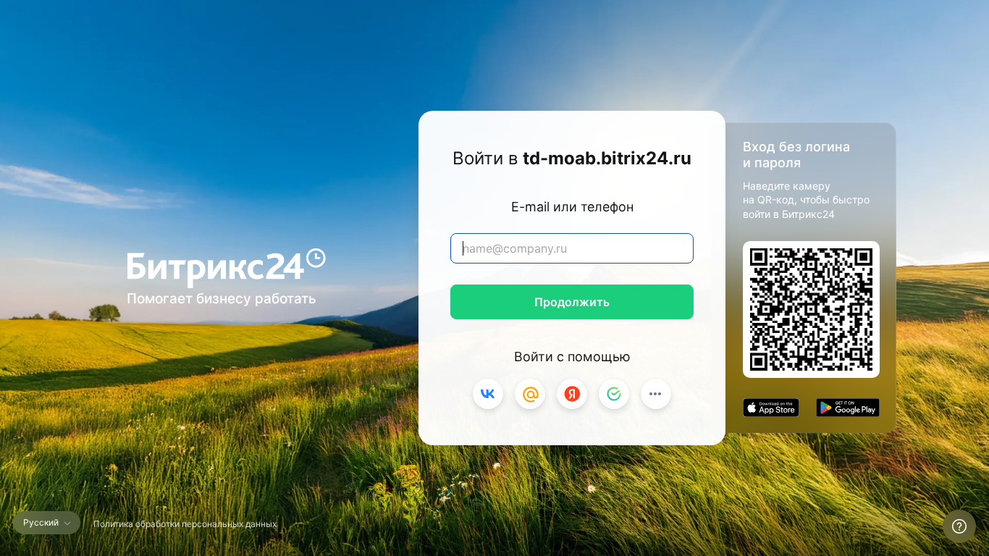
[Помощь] (959, 526)
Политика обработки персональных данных (185, 523)
